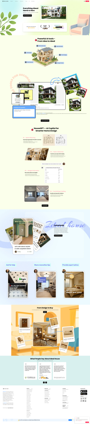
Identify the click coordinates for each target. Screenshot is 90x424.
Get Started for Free (27, 15)
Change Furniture (60, 62)
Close (87, 422)
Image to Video (28, 396)
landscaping (39, 113)
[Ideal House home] (5, 1)
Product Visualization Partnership (65, 400)
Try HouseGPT (45, 205)
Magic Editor (28, 402)
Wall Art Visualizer (47, 402)
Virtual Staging (64, 54)
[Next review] (46, 382)
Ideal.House (4, 391)
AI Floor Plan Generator (29, 390)
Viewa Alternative (47, 395)
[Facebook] (81, 399)
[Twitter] (83, 399)
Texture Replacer (29, 401)
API (29, 1)
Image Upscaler (28, 414)
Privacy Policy (64, 390)
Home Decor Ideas (29, 413)
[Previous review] (44, 382)
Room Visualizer (28, 415)
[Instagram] (85, 399)
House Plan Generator (29, 391)
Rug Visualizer (46, 401)
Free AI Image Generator (28, 410)
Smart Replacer (28, 405)
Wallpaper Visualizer (47, 400)
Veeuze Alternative (47, 396)
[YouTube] (83, 401)
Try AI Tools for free (45, 120)
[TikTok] (81, 401)
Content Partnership (65, 397)
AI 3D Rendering (28, 400)
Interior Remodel (59, 46)
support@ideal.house (10, 407)
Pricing (26, 1)
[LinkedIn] (85, 401)
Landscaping (28, 52)
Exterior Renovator (42, 45)
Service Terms (64, 391)
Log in (87, 1)
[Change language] (84, 1)
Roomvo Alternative (47, 391)
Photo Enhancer (30, 62)
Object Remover (29, 406)
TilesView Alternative (47, 394)
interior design (44, 113)
